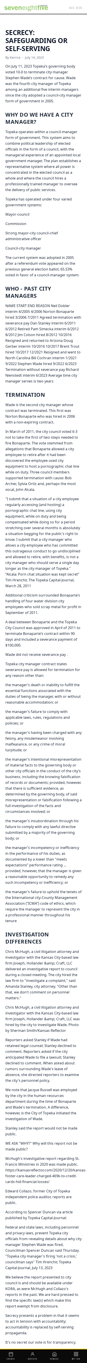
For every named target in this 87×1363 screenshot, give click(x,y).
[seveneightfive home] (26, 7)
